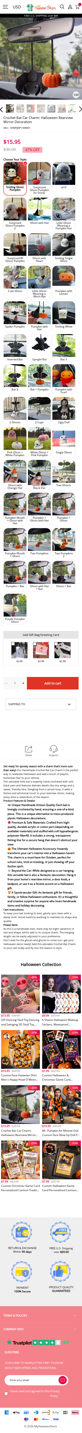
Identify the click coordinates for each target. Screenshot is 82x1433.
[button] (10, 65)
